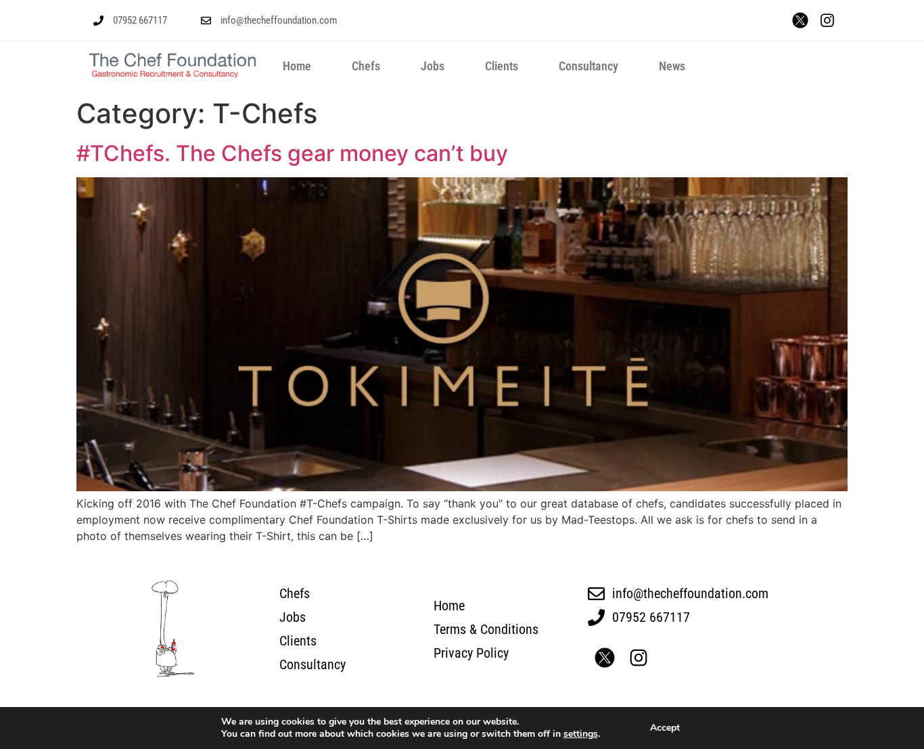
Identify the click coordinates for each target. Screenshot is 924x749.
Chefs (366, 66)
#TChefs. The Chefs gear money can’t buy (292, 153)
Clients (501, 66)
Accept (665, 727)
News (672, 66)
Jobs (432, 66)
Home (297, 66)
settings (580, 734)
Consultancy (588, 66)
